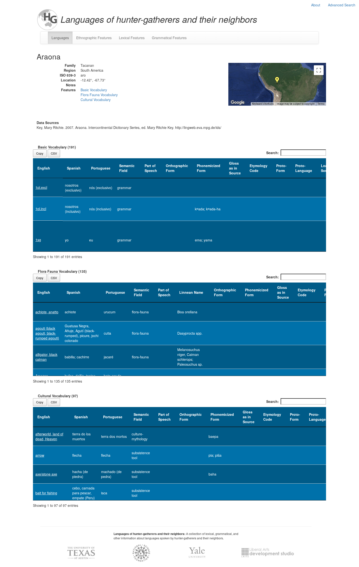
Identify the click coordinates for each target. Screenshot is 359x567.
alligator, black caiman (46, 357)
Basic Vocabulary (94, 89)
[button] (277, 80)
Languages (60, 37)
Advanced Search (341, 4)
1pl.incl (40, 208)
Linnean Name (191, 292)
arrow (39, 455)
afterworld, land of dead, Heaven (49, 436)
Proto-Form (281, 168)
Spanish (74, 168)
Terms (321, 103)
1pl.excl (41, 187)
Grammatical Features (169, 37)
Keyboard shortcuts (263, 103)
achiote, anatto (46, 311)
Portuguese (100, 168)
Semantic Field (127, 168)
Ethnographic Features (94, 37)
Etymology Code (258, 168)
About (315, 4)
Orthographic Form (177, 168)
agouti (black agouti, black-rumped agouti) (47, 333)
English (43, 168)
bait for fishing (46, 492)
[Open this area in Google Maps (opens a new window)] (238, 102)
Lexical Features (132, 37)
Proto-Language (303, 168)
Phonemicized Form (208, 168)
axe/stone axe (46, 474)
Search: (272, 152)
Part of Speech (151, 168)
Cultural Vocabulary (96, 99)
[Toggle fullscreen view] (319, 70)
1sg (38, 239)
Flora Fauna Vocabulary (99, 94)
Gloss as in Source (235, 168)
